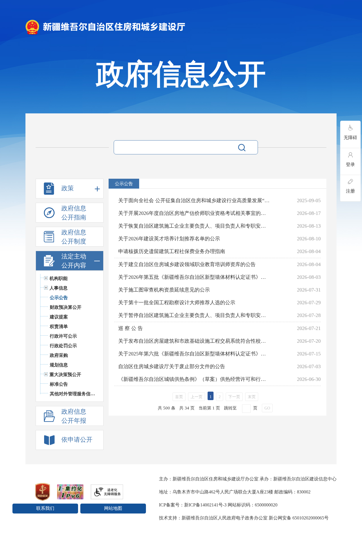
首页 (179, 397)
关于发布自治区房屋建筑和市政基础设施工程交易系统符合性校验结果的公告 (194, 341)
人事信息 (58, 288)
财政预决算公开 (65, 307)
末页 (252, 397)
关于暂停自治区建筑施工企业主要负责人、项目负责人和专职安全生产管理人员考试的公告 (194, 315)
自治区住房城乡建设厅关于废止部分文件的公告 (171, 366)
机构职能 (58, 278)
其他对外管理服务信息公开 (74, 393)
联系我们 (45, 508)
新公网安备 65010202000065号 (299, 517)
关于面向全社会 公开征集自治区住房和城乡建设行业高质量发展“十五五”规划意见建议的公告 (194, 200)
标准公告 (59, 384)
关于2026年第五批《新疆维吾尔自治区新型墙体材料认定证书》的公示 (194, 277)
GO (267, 408)
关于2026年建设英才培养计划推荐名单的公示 (169, 238)
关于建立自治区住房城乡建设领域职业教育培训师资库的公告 (187, 264)
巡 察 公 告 (130, 328)
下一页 (234, 397)
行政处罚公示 (63, 345)
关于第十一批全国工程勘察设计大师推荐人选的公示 (176, 302)
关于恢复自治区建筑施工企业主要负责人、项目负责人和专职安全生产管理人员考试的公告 (194, 226)
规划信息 (59, 364)
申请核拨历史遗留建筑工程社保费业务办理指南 (171, 251)
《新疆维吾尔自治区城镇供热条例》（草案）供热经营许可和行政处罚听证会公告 (194, 379)
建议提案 (59, 316)
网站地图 (113, 508)
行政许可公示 (63, 336)
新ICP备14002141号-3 (205, 504)
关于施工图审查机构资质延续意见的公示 (164, 290)
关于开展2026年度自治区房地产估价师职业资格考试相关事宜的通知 (194, 213)
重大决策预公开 (65, 374)
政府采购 (59, 355)
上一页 (196, 397)
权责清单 (59, 326)
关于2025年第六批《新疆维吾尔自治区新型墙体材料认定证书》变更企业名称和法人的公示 (194, 354)
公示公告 (59, 297)
